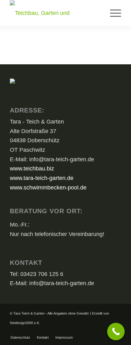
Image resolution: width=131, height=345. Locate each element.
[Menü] (112, 13)
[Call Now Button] (116, 331)
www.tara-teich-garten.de (41, 178)
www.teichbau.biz (32, 168)
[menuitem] (112, 13)
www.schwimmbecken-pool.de (48, 187)
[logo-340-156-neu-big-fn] (54, 13)
